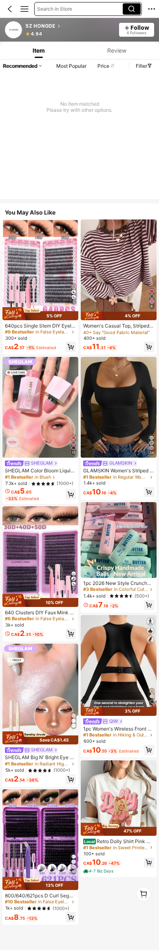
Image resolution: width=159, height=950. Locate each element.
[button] (9, 9)
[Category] (24, 9)
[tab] (38, 50)
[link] (13, 30)
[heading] (69, 26)
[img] (40, 314)
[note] (99, 871)
